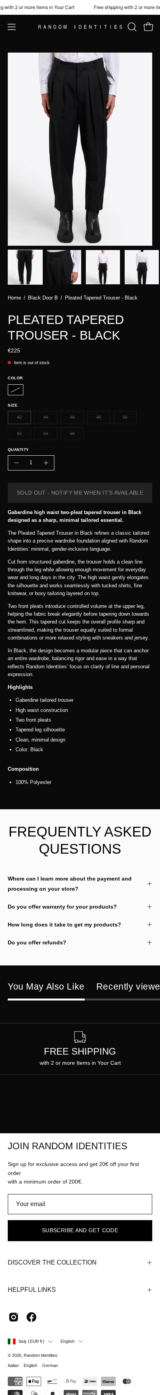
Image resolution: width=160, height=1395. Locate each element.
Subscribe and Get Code (80, 1230)
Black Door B (43, 298)
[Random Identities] (80, 27)
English (68, 1341)
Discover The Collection (52, 1262)
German (50, 1365)
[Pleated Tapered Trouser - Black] (25, 267)
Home (14, 298)
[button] (131, 26)
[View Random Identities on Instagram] (13, 1317)
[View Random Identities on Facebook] (31, 1317)
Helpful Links (32, 1289)
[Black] (15, 390)
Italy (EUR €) (31, 1341)
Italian (13, 1365)
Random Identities (40, 1355)
